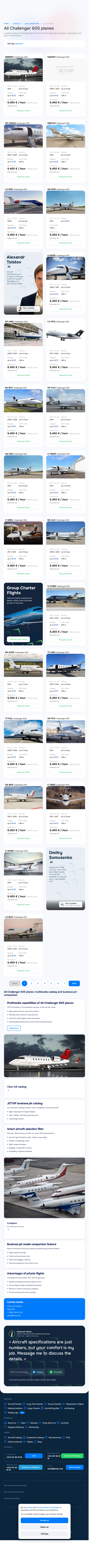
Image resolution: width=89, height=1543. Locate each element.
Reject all (44, 1527)
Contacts (65, 1423)
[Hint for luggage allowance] (15, 96)
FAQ (68, 1437)
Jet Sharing (69, 1408)
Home (6, 24)
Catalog (17, 24)
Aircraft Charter (15, 1404)
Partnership (34, 1427)
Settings (44, 1534)
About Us (12, 1423)
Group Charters (54, 1404)
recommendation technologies (47, 1507)
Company (8, 1418)
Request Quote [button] (23, 110)
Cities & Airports (15, 1442)
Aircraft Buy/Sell (52, 1408)
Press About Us (49, 1423)
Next (74, 983)
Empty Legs (15, 1413)
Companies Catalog (35, 1437)
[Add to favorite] (42, 91)
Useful (7, 1432)
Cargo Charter (33, 1408)
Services (7, 1399)
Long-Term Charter (34, 1404)
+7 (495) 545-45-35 (14, 1312)
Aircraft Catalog (15, 1437)
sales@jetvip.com (13, 1315)
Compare (15, 1225)
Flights (30, 1442)
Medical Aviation (15, 1408)
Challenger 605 (32, 24)
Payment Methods (16, 1427)
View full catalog (16, 1086)
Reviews (34, 1423)
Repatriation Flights (75, 1404)
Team (23, 1423)
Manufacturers (55, 1437)
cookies (30, 1507)
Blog (40, 1442)
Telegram (40, 1372)
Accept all (44, 1520)
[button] (23, 283)
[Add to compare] (42, 98)
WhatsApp (58, 1372)
